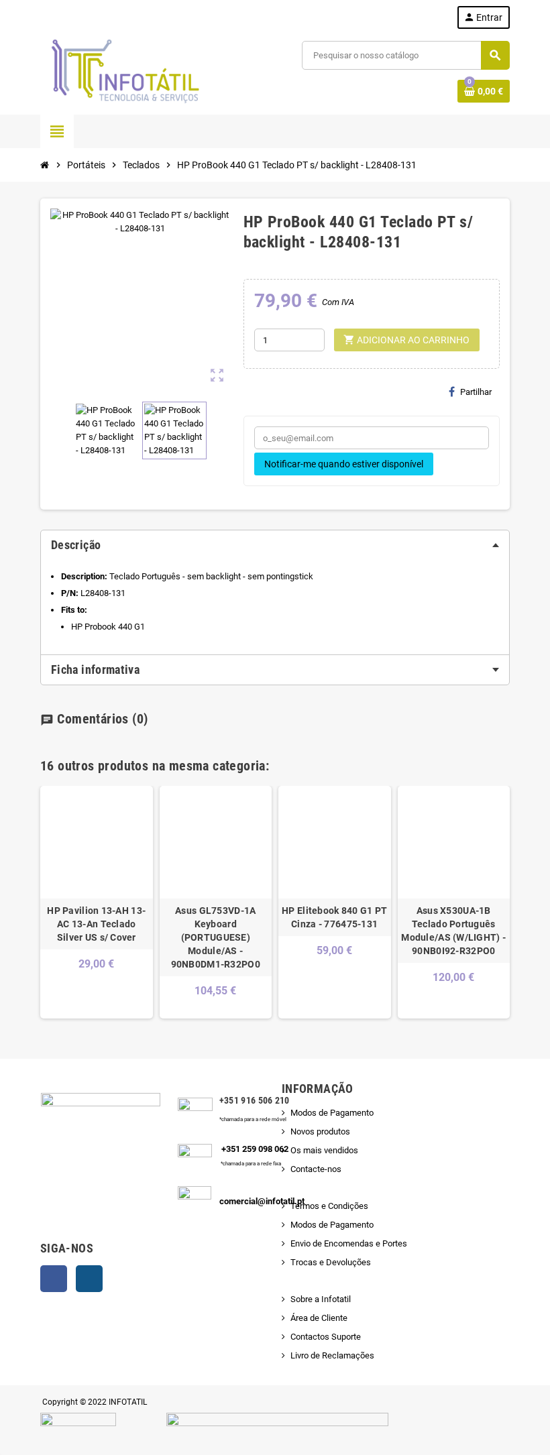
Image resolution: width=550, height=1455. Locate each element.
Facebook (53, 1278)
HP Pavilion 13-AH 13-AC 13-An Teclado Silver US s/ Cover (96, 924)
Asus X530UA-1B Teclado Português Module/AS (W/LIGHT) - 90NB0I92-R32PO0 (453, 930)
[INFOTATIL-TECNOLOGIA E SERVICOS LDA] (124, 71)
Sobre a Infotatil (320, 1299)
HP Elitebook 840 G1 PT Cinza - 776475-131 (334, 917)
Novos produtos (320, 1131)
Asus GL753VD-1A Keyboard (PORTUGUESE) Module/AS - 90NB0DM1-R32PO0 (215, 937)
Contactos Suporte (325, 1337)
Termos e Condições (329, 1206)
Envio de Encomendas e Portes (348, 1243)
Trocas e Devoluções (330, 1262)
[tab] (275, 545)
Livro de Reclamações (332, 1355)
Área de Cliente (318, 1318)
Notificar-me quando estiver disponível (343, 464)
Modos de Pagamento (332, 1113)
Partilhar (476, 392)
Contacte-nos (315, 1169)
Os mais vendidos (324, 1150)
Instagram (89, 1278)
